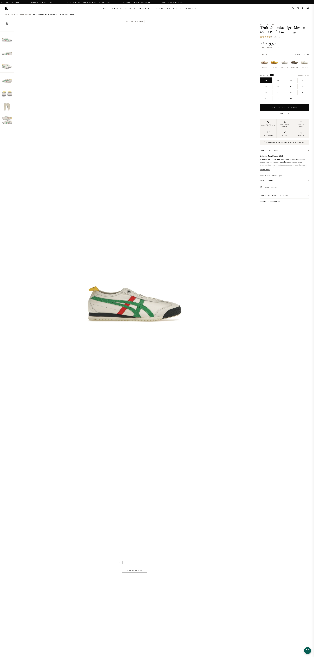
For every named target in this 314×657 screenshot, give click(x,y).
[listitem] (264, 63)
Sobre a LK (190, 8)
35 (278, 80)
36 (291, 80)
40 (291, 86)
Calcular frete (267, 180)
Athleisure (144, 8)
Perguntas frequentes (270, 202)
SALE (105, 8)
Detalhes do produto (269, 150)
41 (303, 86)
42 (266, 93)
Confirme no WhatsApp (298, 142)
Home (7, 15)
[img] (134, 297)
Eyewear (158, 8)
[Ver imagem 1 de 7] (7, 38)
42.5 (266, 99)
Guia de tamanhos (303, 75)
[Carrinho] (307, 8)
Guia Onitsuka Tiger (274, 176)
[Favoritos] (297, 8)
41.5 (303, 93)
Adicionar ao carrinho (284, 107)
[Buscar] (292, 8)
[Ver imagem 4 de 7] (7, 79)
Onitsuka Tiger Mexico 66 (21, 15)
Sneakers (117, 8)
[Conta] (302, 8)
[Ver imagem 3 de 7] (7, 66)
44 (278, 99)
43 (278, 93)
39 (278, 86)
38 (266, 86)
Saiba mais (265, 169)
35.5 (290, 93)
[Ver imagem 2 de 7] (7, 52)
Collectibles (174, 8)
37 (303, 80)
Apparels (130, 8)
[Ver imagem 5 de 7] (7, 93)
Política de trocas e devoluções (275, 195)
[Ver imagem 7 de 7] (7, 120)
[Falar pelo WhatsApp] (307, 650)
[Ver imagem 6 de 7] (7, 107)
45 (291, 99)
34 (266, 80)
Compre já (284, 114)
